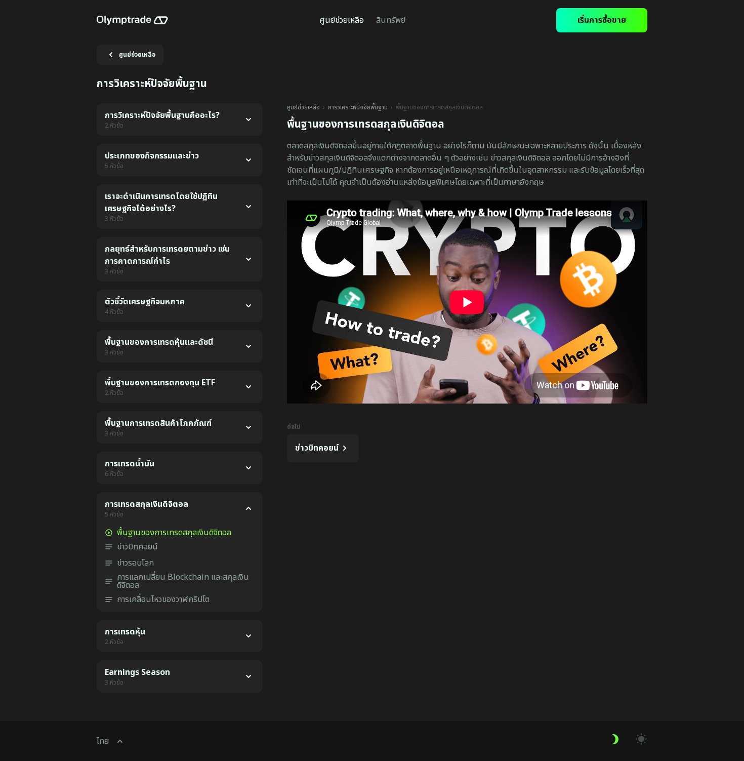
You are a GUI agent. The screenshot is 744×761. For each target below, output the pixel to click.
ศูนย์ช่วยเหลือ (303, 107)
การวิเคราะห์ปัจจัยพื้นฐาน (358, 107)
